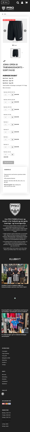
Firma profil (4, 355)
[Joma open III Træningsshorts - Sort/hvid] (15, 30)
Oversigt (3, 364)
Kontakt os (4, 362)
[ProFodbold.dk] (15, 8)
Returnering (4, 360)
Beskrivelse (7, 169)
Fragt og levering (5, 353)
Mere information (7, 87)
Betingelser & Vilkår (6, 358)
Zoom (15, 45)
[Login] (22, 2)
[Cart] (26, 2)
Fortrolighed (4, 351)
